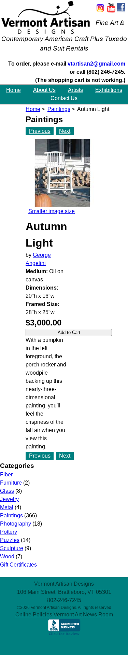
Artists (75, 90)
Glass (7, 491)
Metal (6, 507)
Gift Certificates (18, 565)
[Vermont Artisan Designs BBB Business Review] (64, 634)
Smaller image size (51, 211)
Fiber (6, 474)
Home (13, 90)
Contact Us (64, 98)
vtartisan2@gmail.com (96, 64)
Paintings (58, 109)
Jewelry (9, 499)
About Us (44, 90)
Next (64, 131)
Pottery (8, 532)
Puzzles (9, 540)
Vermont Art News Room (83, 614)
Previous (40, 131)
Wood (7, 556)
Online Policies (33, 614)
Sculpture (11, 548)
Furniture (11, 483)
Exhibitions (108, 90)
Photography (15, 524)
